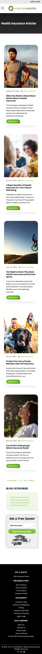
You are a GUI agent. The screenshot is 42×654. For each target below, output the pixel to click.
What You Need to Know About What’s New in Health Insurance (20, 98)
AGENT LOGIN (35, 2)
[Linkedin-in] (21, 651)
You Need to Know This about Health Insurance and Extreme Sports (20, 274)
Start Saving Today (22, 531)
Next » (32, 481)
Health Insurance (29, 91)
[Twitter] (24, 651)
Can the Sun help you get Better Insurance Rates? (18, 446)
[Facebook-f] (17, 651)
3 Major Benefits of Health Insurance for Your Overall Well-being (18, 187)
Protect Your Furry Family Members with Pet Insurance (20, 362)
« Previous (11, 481)
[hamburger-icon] (2, 8)
